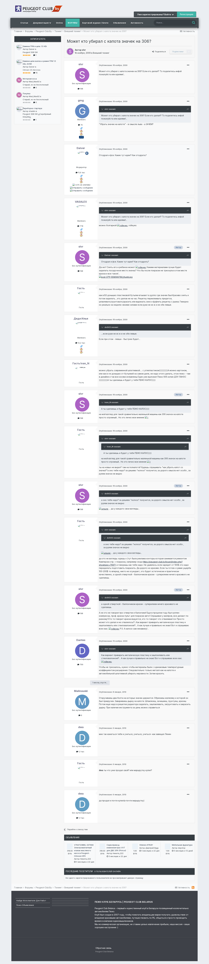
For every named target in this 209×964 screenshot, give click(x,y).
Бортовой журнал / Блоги (95, 23)
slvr (84, 50)
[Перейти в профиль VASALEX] (81, 211)
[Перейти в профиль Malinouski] (81, 701)
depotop (181, 848)
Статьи (24, 23)
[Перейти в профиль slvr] (70, 51)
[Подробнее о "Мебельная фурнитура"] (167, 846)
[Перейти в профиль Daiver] (19, 47)
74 (81, 125)
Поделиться (160, 51)
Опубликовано (113, 65)
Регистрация (186, 14)
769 (81, 664)
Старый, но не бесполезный (35, 85)
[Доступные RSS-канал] (193, 887)
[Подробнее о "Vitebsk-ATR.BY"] (135, 846)
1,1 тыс (81, 751)
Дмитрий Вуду (152, 848)
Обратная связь (103, 948)
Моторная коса (30, 79)
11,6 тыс (81, 172)
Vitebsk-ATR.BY (146, 845)
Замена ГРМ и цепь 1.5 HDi (35, 46)
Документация (41, 23)
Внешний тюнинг (101, 53)
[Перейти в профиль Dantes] (81, 650)
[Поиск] (193, 22)
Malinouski (81, 690)
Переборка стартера (32, 108)
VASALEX (81, 201)
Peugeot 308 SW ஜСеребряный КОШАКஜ (37, 115)
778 (81, 226)
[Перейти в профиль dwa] (81, 737)
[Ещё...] (188, 65)
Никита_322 (85, 859)
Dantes (80, 640)
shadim (32, 111)
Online (59, 23)
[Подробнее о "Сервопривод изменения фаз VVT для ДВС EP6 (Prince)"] (102, 846)
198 (81, 89)
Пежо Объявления (25, 905)
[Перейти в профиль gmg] (81, 110)
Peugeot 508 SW (30, 52)
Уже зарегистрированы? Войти (154, 14)
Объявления (119, 23)
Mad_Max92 (34, 81)
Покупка (26, 93)
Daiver (32, 49)
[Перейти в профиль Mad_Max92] (19, 80)
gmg (81, 100)
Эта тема (183, 22)
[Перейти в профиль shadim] (19, 109)
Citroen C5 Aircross (31, 70)
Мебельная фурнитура (182, 845)
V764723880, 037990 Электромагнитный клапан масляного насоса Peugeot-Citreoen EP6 (84, 850)
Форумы (72, 23)
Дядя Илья (81, 318)
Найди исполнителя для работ (31, 900)
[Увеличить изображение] (122, 225)
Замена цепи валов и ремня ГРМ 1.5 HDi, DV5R (39, 62)
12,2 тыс (81, 343)
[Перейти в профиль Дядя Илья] (81, 328)
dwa (81, 727)
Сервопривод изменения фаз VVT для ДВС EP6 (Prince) (116, 848)
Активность (137, 23)
